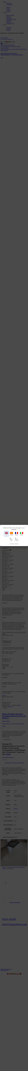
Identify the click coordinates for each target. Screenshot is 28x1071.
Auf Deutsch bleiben (14, 543)
